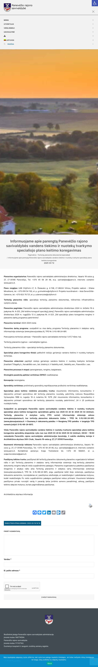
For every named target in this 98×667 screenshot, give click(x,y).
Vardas (7, 559)
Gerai (50, 663)
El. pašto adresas (12, 570)
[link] (95, 3)
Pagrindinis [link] (32, 255)
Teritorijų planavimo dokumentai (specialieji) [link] (54, 255)
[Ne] (95, 660)
